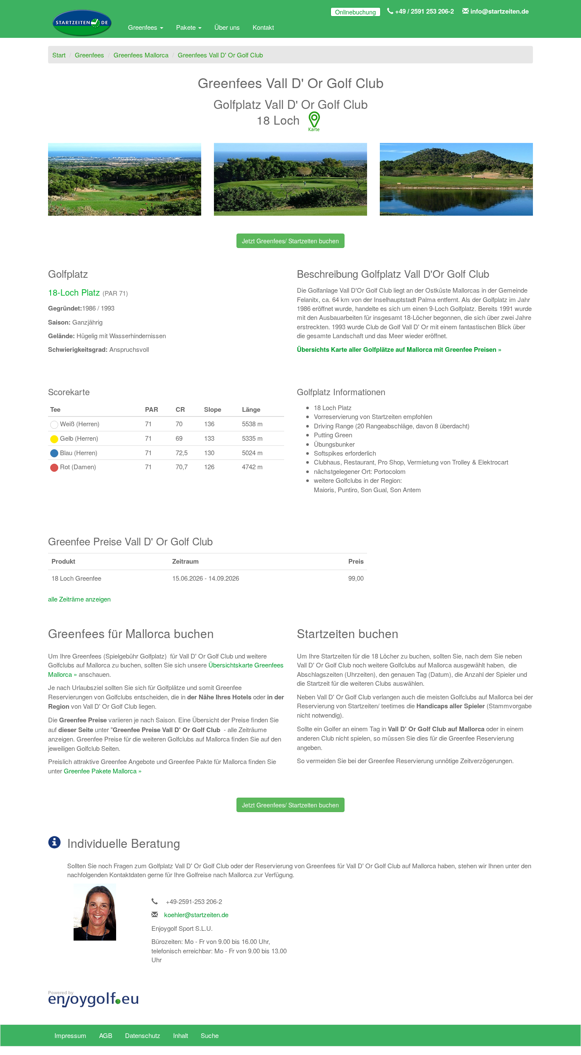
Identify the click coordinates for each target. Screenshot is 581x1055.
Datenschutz (142, 1035)
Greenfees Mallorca (141, 54)
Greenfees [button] (143, 27)
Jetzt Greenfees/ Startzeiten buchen (290, 241)
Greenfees (89, 54)
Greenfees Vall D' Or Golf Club (220, 54)
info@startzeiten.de (499, 11)
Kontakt (263, 27)
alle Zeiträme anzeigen (79, 598)
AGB (105, 1035)
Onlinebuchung (355, 12)
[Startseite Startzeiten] (82, 27)
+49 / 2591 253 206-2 (423, 11)
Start (59, 54)
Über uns (227, 27)
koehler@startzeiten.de (196, 914)
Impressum (70, 1035)
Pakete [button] (186, 27)
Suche (210, 1035)
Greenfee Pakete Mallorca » (103, 770)
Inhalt (180, 1035)
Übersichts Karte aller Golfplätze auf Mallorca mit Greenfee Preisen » (399, 349)
